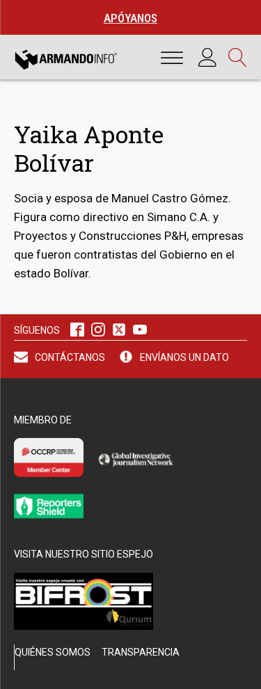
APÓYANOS (130, 18)
